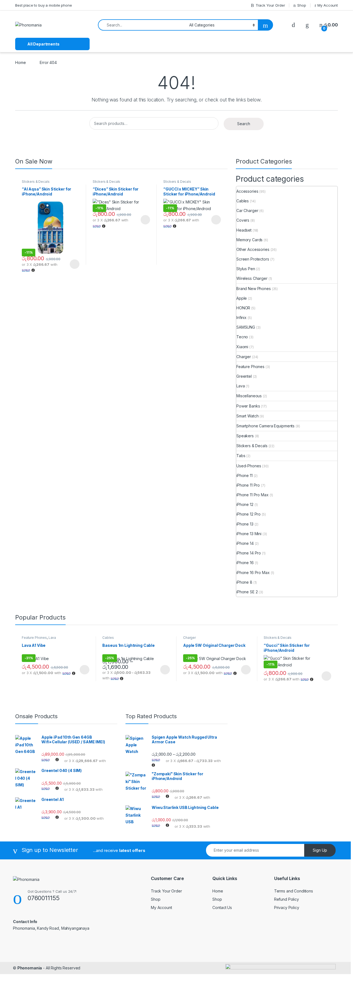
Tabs (240, 455)
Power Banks (248, 406)
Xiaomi (242, 346)
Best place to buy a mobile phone (43, 5)
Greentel (244, 376)
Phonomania (29, 968)
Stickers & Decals (36, 181)
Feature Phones (250, 366)
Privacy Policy (286, 907)
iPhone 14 (245, 543)
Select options (72, 264)
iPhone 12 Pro (248, 514)
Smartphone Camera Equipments (265, 425)
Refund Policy (286, 899)
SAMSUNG (245, 327)
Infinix (241, 317)
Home (20, 62)
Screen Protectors (252, 259)
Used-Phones (248, 465)
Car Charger (247, 210)
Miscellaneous (249, 395)
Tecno (242, 336)
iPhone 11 (244, 475)
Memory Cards (249, 239)
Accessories (247, 191)
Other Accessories (252, 249)
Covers (242, 220)
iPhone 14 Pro (248, 553)
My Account (327, 5)
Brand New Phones (253, 288)
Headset (244, 230)
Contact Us (222, 907)
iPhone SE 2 (247, 591)
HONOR (243, 307)
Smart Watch (247, 416)
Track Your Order (270, 5)
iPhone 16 (245, 562)
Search (243, 123)
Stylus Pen (245, 268)
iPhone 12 (244, 504)
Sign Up (320, 850)
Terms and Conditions (293, 891)
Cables (242, 201)
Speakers (245, 435)
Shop (301, 5)
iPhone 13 (244, 524)
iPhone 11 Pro (248, 485)
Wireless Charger (252, 278)
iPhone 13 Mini (248, 533)
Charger (243, 356)
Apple (241, 298)
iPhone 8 (244, 582)
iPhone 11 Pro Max (252, 494)
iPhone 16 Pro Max (253, 572)
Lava (240, 386)
